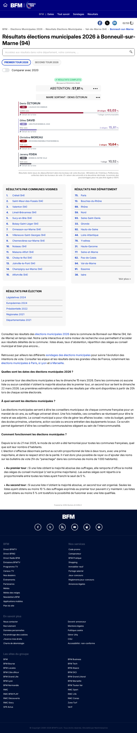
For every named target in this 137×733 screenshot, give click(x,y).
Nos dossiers (9, 575)
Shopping (72, 562)
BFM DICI (72, 672)
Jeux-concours (75, 575)
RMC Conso (73, 698)
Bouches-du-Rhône (91, 201)
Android (99, 527)
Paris (83, 195)
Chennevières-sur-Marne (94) (28, 240)
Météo (6, 588)
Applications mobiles (13, 601)
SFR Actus (8, 707)
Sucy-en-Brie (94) (22, 218)
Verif (70, 707)
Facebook (38, 527)
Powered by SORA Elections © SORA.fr (68, 505)
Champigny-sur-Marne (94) (27, 269)
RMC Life (72, 694)
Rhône (84, 206)
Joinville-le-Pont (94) (23, 263)
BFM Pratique (74, 558)
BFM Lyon (8, 681)
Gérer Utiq (73, 634)
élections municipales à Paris (19, 363)
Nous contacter (10, 621)
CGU (70, 639)
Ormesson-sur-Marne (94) (26, 229)
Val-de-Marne (88, 263)
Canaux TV (8, 571)
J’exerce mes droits (12, 639)
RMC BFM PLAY (10, 694)
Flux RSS (62, 527)
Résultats (93, 14)
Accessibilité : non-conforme (81, 643)
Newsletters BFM (11, 597)
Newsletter (74, 527)
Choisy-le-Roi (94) (22, 257)
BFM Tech (72, 663)
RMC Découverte (11, 698)
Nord (83, 212)
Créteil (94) (18, 195)
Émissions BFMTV (11, 562)
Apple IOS (87, 527)
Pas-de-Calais (88, 257)
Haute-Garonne (89, 246)
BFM (41, 14)
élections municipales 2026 (52, 334)
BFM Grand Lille (10, 676)
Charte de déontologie (13, 643)
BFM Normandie (11, 685)
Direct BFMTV (10, 549)
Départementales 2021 (18, 320)
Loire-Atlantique (89, 235)
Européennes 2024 (16, 303)
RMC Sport (73, 689)
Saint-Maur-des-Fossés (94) (27, 201)
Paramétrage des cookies (15, 634)
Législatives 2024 (16, 297)
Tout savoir (63, 14)
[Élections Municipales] (22, 5)
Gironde (85, 223)
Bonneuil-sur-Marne (121, 29)
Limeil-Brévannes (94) (24, 212)
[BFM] (5, 5)
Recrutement (9, 626)
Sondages (78, 14)
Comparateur (74, 553)
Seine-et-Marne (89, 252)
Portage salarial (75, 571)
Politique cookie (75, 630)
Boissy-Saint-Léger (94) (25, 223)
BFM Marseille (74, 681)
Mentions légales (76, 626)
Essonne (85, 269)
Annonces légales (76, 584)
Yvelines (85, 240)
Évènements (9, 579)
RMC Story (8, 702)
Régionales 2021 (15, 314)
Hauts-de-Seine (89, 229)
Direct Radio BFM (11, 558)
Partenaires (8, 584)
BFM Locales (9, 668)
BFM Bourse (9, 663)
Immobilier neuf (75, 566)
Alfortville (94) (20, 274)
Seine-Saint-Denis (90, 218)
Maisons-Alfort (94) (23, 252)
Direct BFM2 (9, 553)
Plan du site (8, 605)
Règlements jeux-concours (81, 579)
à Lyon (42, 363)
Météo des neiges (11, 592)
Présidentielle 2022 (17, 308)
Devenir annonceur (77, 621)
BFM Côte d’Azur (11, 672)
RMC (5, 689)
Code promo (74, 549)
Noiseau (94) (19, 246)
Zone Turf (72, 702)
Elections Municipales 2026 (26, 29)
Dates (50, 14)
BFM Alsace (73, 668)
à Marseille (57, 363)
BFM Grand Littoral (77, 676)
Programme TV (10, 566)
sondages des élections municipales (68, 355)
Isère (83, 274)
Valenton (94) (19, 206)
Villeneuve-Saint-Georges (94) (29, 235)
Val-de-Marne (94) (96, 29)
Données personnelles (13, 630)
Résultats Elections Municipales (64, 29)
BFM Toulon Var (75, 685)
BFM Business (74, 659)
